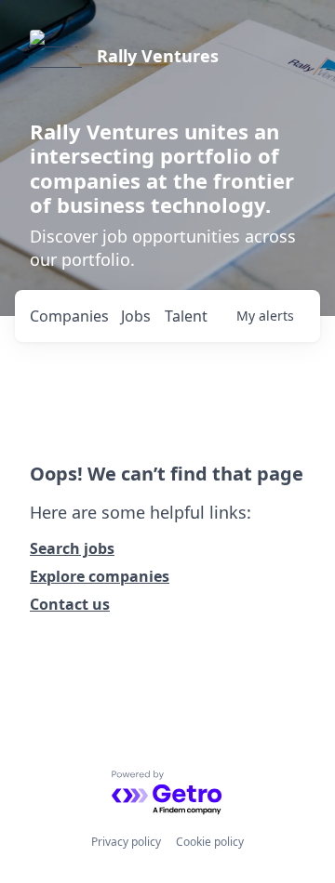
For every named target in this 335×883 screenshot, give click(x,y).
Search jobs (72, 548)
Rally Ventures (158, 56)
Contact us (70, 604)
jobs (136, 316)
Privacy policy (126, 842)
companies (69, 316)
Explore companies (99, 576)
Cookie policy (210, 842)
